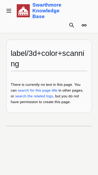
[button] (9, 11)
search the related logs (34, 96)
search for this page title (37, 90)
